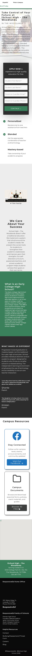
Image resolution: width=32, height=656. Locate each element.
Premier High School (9, 616)
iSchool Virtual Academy (10, 624)
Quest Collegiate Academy (11, 622)
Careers (6, 641)
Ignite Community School (11, 620)
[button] (16, 538)
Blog (4, 644)
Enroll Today (4, 6)
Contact (6, 633)
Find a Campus (18, 2)
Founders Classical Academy (11, 618)
